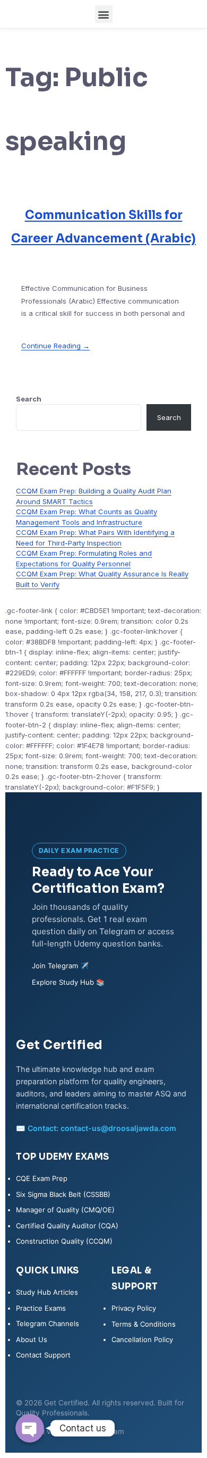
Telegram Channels (47, 1323)
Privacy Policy (133, 1308)
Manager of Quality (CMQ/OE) (65, 1209)
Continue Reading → (55, 345)
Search (28, 399)
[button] (104, 14)
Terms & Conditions (143, 1324)
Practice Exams (41, 1308)
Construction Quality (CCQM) (64, 1241)
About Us (31, 1339)
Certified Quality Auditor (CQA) (67, 1225)
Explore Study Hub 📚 (68, 982)
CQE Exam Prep (41, 1178)
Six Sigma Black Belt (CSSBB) (63, 1194)
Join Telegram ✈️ (60, 965)
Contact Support (43, 1355)
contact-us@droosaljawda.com (118, 1128)
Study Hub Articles (47, 1292)
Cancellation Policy (142, 1339)
